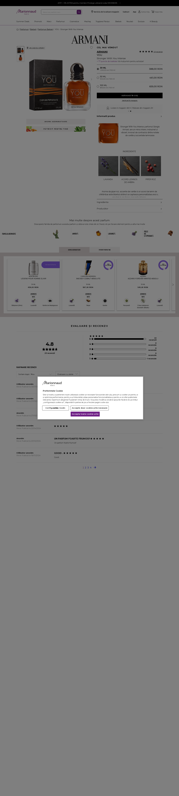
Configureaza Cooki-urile (55, 408)
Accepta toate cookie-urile (85, 414)
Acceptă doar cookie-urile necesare (89, 408)
